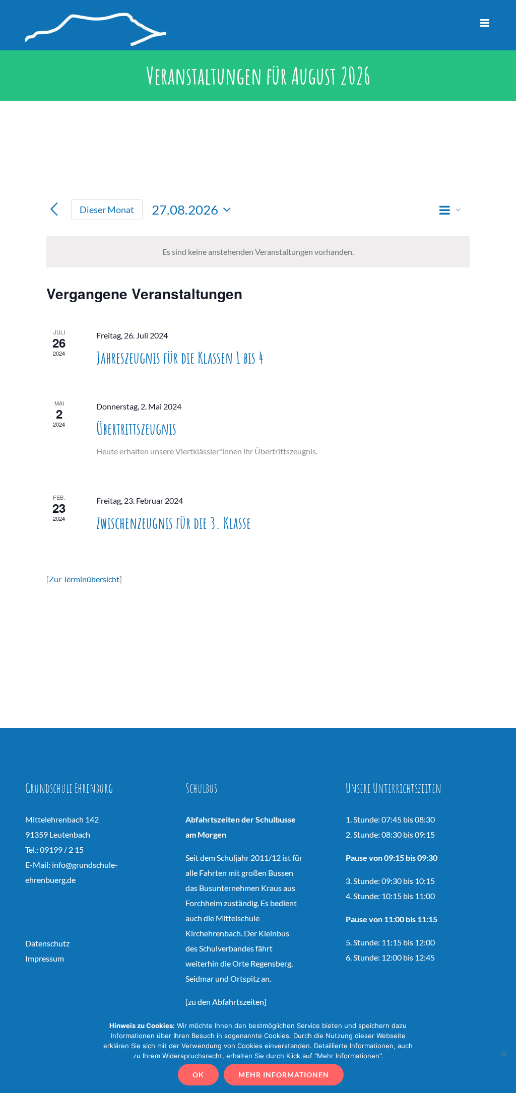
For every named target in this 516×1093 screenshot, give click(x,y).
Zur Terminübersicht (84, 579)
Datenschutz (47, 943)
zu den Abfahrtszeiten (226, 1001)
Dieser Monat (107, 209)
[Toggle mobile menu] (485, 23)
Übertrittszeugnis (136, 428)
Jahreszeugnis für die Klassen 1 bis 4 (180, 357)
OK (198, 1074)
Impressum (44, 958)
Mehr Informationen (283, 1074)
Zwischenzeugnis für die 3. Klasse (173, 522)
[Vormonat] (54, 210)
